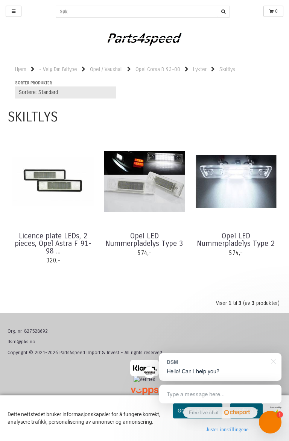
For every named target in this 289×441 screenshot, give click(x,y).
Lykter (200, 69)
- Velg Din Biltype (58, 69)
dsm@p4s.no (21, 342)
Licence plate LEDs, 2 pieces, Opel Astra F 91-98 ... (53, 243)
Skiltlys (227, 69)
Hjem (20, 69)
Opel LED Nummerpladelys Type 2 (236, 239)
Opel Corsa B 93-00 (157, 69)
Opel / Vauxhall (106, 69)
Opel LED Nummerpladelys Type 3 (144, 239)
